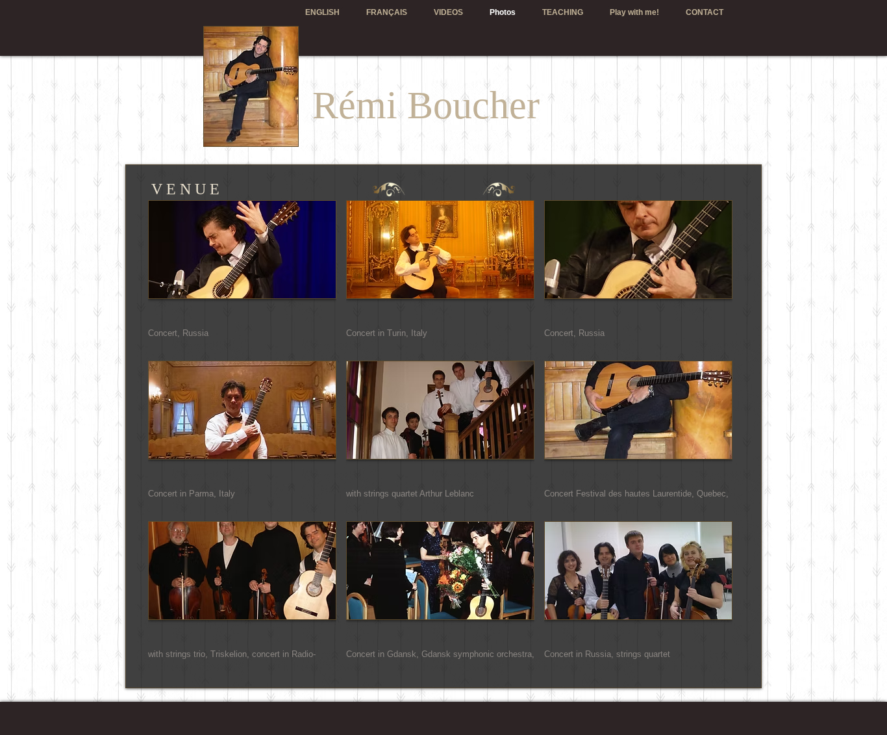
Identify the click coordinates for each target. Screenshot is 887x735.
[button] (242, 275)
